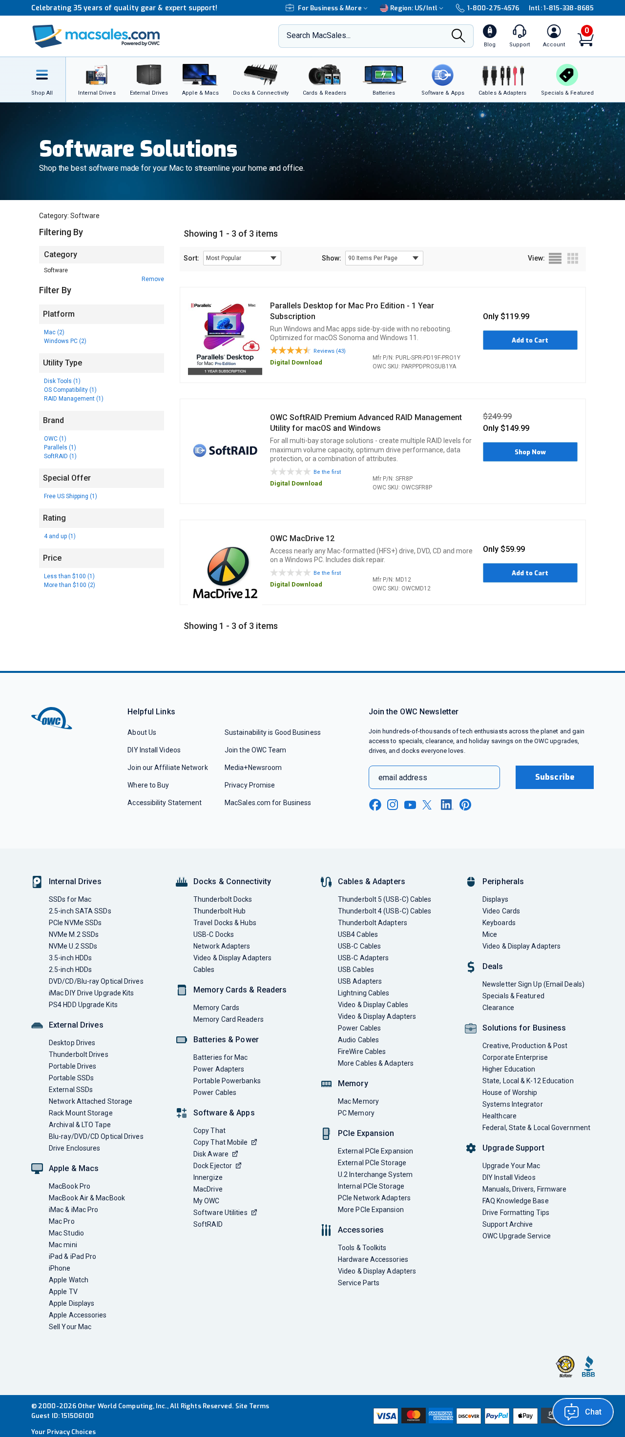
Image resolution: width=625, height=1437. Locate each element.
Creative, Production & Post (524, 1046)
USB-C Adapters (363, 958)
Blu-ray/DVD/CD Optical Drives (96, 1136)
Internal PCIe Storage (371, 1186)
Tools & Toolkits (362, 1248)
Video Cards (501, 911)
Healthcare (499, 1116)
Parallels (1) (60, 447)
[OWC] (96, 36)
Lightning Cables (363, 993)
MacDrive (208, 1189)
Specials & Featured (513, 996)
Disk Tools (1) (62, 381)
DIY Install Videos (154, 750)
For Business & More (330, 8)
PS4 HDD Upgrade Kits (83, 1005)
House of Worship (509, 1092)
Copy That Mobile (220, 1142)
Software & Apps (224, 1112)
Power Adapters (218, 1069)
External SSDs (71, 1089)
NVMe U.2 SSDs (73, 946)
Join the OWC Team (256, 750)
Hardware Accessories (373, 1259)
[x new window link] (428, 805)
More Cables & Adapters (376, 1063)
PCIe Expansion (366, 1133)
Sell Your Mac (70, 1327)
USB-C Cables (359, 946)
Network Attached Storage (90, 1101)
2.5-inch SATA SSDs (80, 911)
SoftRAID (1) (60, 456)
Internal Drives (75, 881)
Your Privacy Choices (63, 1432)
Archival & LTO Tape (80, 1125)
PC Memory (356, 1113)
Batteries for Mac (220, 1057)
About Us (141, 732)
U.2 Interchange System (375, 1174)
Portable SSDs (71, 1078)
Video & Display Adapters (232, 958)
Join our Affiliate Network (167, 767)
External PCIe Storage (372, 1163)
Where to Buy (148, 785)
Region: (414, 8)
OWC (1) (55, 438)
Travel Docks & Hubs (224, 923)
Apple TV (63, 1291)
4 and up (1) (60, 536)
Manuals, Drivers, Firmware (524, 1189)
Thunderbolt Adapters (372, 923)
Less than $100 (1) (69, 576)
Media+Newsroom (253, 767)
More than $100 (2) (69, 585)
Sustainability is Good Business (273, 732)
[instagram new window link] (392, 804)
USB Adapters (360, 981)
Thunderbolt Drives (78, 1054)
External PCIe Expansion (375, 1151)
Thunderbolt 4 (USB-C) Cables (385, 911)
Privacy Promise (250, 785)
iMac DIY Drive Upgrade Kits (91, 993)
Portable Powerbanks (227, 1081)
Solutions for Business (524, 1027)
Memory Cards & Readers (240, 989)
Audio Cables (358, 1040)
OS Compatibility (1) (70, 389)
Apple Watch (68, 1280)
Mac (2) (54, 332)
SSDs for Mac (70, 899)
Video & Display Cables (373, 1005)
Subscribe (554, 777)
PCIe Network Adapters (374, 1198)
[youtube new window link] (410, 805)
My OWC (206, 1201)
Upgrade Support (513, 1148)
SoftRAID (208, 1224)
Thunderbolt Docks (222, 899)
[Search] (458, 36)
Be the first (327, 472)
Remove (153, 279)
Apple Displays (71, 1303)
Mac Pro (62, 1221)
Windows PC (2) (65, 341)
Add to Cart (530, 340)
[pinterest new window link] (465, 804)
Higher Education (508, 1069)
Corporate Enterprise (515, 1057)
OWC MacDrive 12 (302, 538)
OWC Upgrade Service (516, 1236)
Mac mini (63, 1245)
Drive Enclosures (74, 1148)
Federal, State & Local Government (536, 1128)
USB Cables (356, 969)
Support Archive (507, 1224)
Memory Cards (216, 1008)
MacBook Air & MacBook (87, 1198)
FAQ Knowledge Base (515, 1201)
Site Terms (252, 1406)
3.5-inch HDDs (70, 958)
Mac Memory (358, 1101)
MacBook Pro (69, 1186)
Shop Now (530, 452)
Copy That (209, 1130)
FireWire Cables (362, 1051)
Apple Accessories (78, 1315)
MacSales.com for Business (268, 803)
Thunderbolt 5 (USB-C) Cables (385, 899)
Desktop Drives (72, 1043)
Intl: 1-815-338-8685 (561, 8)
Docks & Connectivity (232, 881)
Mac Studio (66, 1233)
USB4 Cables (358, 934)
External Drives (76, 1025)
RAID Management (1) (74, 398)
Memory (353, 1083)
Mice (489, 934)
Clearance (498, 1008)
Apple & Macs (74, 1168)
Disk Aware (211, 1154)
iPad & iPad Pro (72, 1256)
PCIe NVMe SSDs (75, 923)
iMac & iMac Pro (73, 1210)
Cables (204, 969)
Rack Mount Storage (81, 1113)
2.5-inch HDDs (70, 969)
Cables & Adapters (371, 881)
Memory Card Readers (228, 1019)
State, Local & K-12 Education (528, 1081)
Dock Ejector (212, 1166)
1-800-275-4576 (493, 8)
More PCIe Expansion (371, 1210)
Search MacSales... (319, 35)
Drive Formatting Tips (515, 1212)
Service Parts (358, 1283)
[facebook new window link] (375, 805)
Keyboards (499, 923)
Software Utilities (220, 1212)
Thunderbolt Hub (219, 911)
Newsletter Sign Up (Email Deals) (533, 984)
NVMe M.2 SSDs (74, 934)
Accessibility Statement (164, 803)
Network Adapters (221, 946)
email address (402, 777)
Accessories (361, 1230)
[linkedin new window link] (447, 804)
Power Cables (214, 1092)
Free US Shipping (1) (70, 496)
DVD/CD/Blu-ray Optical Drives (96, 981)
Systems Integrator (512, 1104)
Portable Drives (72, 1066)
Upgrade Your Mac (511, 1166)
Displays (495, 899)
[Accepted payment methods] (482, 1416)
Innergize (208, 1177)
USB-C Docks (213, 934)
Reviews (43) (329, 351)
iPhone (60, 1268)
